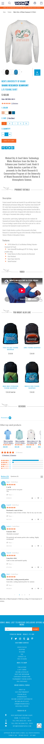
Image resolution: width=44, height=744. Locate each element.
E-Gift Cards (22, 669)
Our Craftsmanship (22, 692)
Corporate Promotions (22, 676)
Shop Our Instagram (22, 674)
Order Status (22, 647)
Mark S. (8, 574)
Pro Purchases (22, 681)
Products (9, 12)
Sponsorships (22, 697)
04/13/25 (9, 519)
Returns (22, 652)
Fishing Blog (22, 694)
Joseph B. (8, 505)
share (10, 495)
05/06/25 (9, 498)
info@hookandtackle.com (22, 726)
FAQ (22, 654)
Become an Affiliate (22, 701)
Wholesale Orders (22, 706)
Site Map (33, 735)
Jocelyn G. (9, 526)
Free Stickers (22, 659)
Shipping (22, 649)
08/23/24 (9, 546)
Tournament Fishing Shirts (22, 679)
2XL (26, 123)
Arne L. (8, 482)
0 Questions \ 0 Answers (9, 455)
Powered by (4, 417)
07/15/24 (9, 567)
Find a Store (22, 667)
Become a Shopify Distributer (22, 699)
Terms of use (12, 735)
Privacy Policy (23, 735)
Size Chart (11, 118)
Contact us (22, 656)
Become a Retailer (22, 672)
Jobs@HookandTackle (22, 704)
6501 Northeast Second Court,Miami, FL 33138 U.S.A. (22, 716)
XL (20, 123)
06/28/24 (9, 588)
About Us (22, 689)
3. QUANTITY (6, 128)
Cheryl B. (8, 553)
